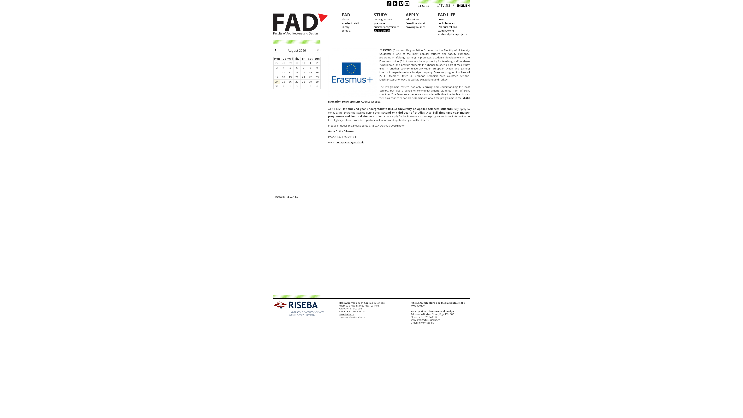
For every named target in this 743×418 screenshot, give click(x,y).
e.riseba (423, 5)
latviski (443, 5)
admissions (412, 19)
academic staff (350, 23)
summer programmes (386, 27)
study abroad (382, 30)
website (375, 101)
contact (346, 30)
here (425, 120)
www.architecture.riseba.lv (425, 320)
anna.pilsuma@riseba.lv (350, 142)
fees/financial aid (416, 23)
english (463, 5)
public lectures (446, 23)
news (441, 19)
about (345, 19)
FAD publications (447, 27)
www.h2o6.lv (418, 305)
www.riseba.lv (346, 314)
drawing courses (415, 27)
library (345, 27)
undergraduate (383, 19)
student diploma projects (452, 34)
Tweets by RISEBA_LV (285, 196)
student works (446, 30)
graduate (379, 23)
